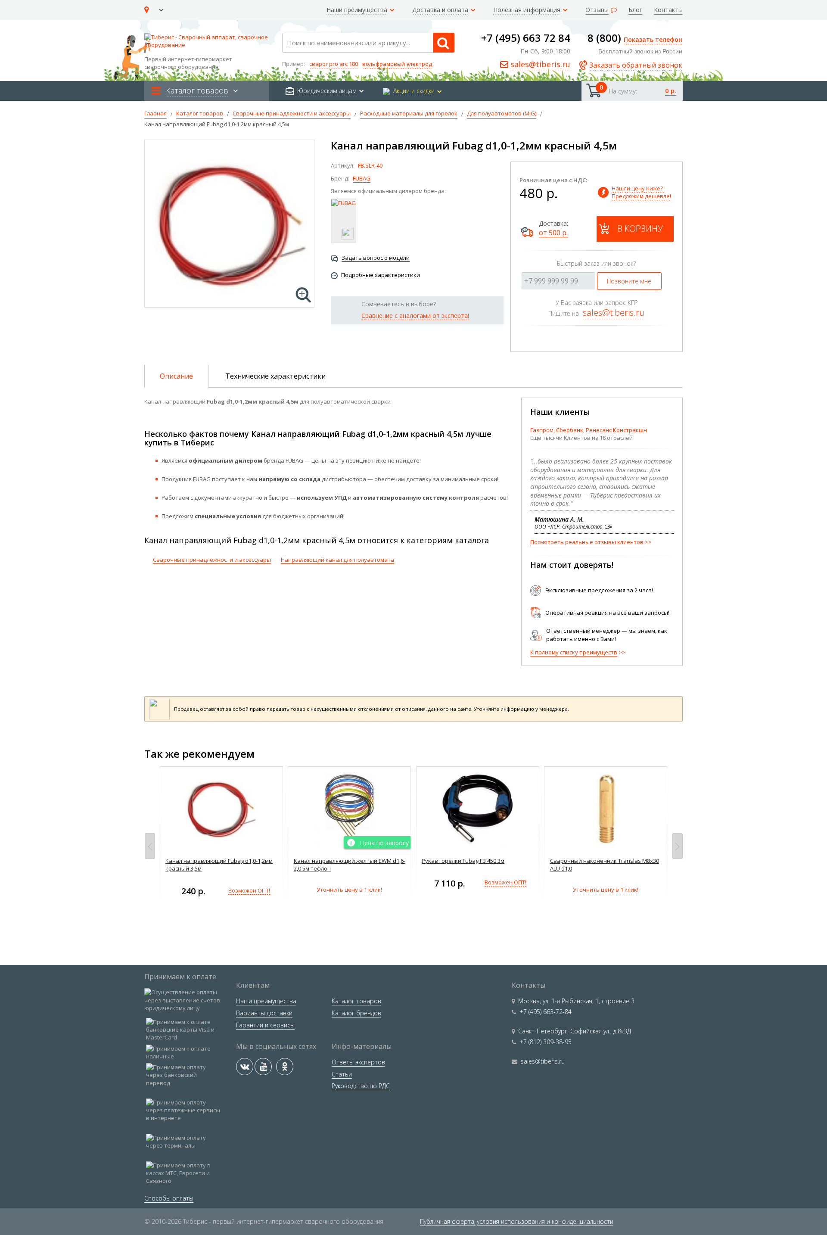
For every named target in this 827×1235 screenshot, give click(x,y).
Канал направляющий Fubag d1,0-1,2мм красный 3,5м (219, 864)
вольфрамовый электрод (397, 64)
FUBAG (361, 178)
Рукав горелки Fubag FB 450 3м (463, 861)
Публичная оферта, (448, 1221)
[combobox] (368, 43)
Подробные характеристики (380, 275)
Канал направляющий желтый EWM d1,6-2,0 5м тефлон (349, 864)
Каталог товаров (356, 1001)
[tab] (176, 376)
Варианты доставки (264, 1013)
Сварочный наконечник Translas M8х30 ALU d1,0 (604, 864)
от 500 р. (553, 232)
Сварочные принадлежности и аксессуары (212, 559)
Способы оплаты (168, 1198)
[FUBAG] (343, 220)
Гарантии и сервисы (265, 1025)
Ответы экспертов (358, 1062)
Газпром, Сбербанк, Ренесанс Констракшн (588, 430)
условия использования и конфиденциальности (545, 1221)
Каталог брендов (356, 1013)
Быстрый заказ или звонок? (596, 263)
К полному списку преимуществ (573, 652)
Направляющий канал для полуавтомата (337, 559)
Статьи (342, 1074)
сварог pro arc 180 (333, 64)
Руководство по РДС (361, 1086)
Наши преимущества (266, 1001)
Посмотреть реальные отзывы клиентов (587, 542)
